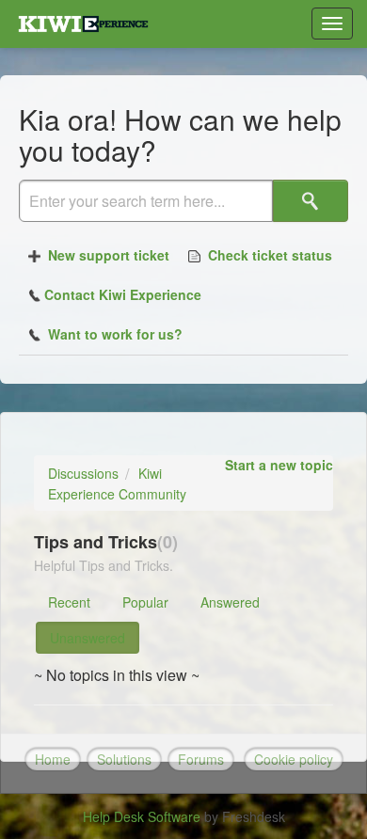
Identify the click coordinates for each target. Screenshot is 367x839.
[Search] (311, 201)
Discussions (83, 473)
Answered (230, 602)
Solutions (124, 759)
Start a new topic (279, 464)
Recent (69, 602)
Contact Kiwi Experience (122, 294)
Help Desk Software (143, 816)
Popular (145, 602)
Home (53, 759)
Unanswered (87, 637)
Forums (201, 759)
